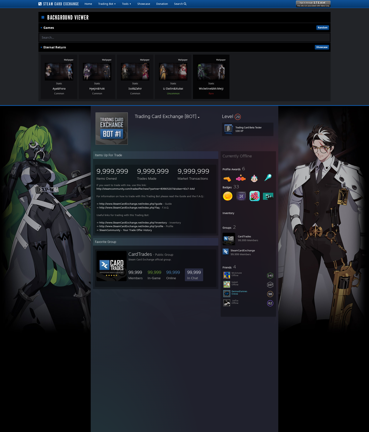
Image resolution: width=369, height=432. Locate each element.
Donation (162, 4)
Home (88, 4)
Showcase (143, 4)
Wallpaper (68, 59)
